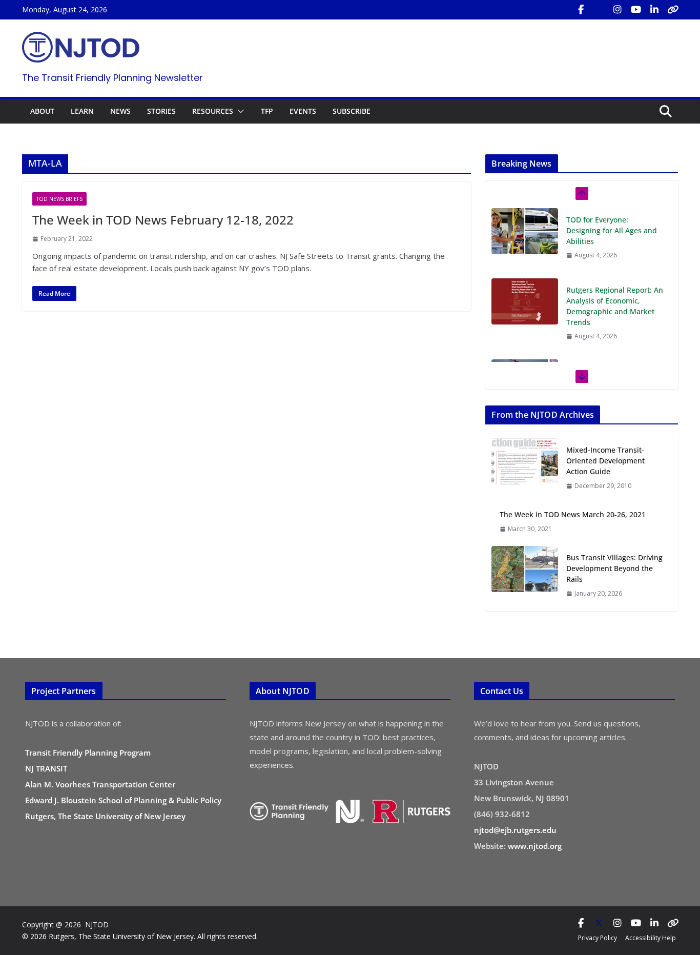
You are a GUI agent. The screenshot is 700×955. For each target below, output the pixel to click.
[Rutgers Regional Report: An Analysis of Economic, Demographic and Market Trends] (524, 301)
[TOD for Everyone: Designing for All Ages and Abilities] (524, 231)
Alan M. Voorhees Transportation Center (100, 784)
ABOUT (42, 111)
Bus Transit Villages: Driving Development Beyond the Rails (614, 568)
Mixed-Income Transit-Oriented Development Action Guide (605, 460)
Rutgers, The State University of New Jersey (105, 816)
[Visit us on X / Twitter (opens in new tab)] (599, 10)
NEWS (120, 111)
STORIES (161, 111)
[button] (238, 111)
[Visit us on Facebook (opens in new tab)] (580, 10)
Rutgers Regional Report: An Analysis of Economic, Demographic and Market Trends (614, 306)
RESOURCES (212, 111)
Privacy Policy (597, 937)
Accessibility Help (650, 937)
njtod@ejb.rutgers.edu (515, 830)
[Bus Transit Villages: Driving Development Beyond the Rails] (524, 575)
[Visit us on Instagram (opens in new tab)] (617, 10)
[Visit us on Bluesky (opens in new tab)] (673, 10)
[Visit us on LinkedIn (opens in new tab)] (654, 10)
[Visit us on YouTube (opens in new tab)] (636, 10)
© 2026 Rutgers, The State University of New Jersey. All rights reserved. (140, 936)
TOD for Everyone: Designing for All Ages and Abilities (611, 230)
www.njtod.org (535, 846)
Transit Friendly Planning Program (88, 752)
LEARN (82, 111)
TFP (267, 111)
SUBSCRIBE (351, 111)
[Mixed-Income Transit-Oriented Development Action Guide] (524, 467)
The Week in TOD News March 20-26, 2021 (573, 514)
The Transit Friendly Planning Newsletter (112, 77)
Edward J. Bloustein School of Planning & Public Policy (123, 800)
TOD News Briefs (59, 198)
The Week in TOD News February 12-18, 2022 (163, 219)
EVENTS (303, 111)
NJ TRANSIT (46, 768)
